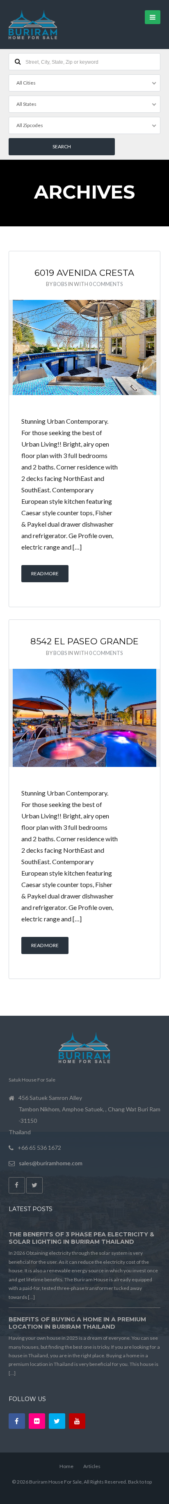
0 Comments (106, 284)
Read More (45, 573)
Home (66, 1466)
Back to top (140, 1482)
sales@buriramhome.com (50, 1163)
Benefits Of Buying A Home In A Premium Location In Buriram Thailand (77, 1323)
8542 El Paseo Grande (84, 641)
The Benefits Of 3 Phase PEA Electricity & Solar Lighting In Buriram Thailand (81, 1238)
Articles (91, 1466)
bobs (60, 284)
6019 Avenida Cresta (84, 273)
